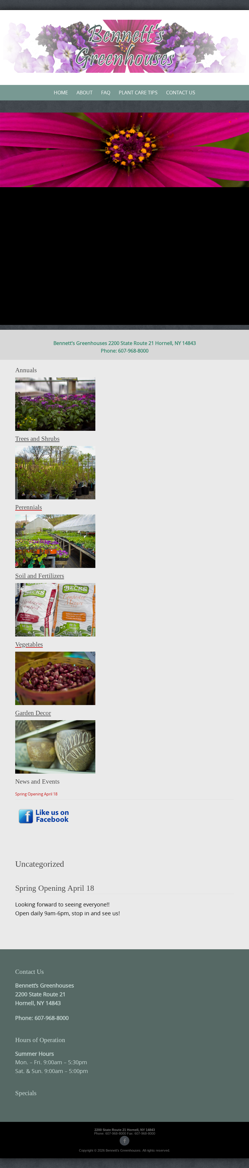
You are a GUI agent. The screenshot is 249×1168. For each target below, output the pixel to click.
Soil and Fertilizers (39, 575)
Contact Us (180, 92)
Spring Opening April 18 (36, 794)
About (85, 92)
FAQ (105, 92)
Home (61, 92)
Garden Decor (33, 713)
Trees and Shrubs (37, 438)
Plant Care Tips (138, 92)
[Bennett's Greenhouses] (124, 46)
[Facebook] (124, 1141)
